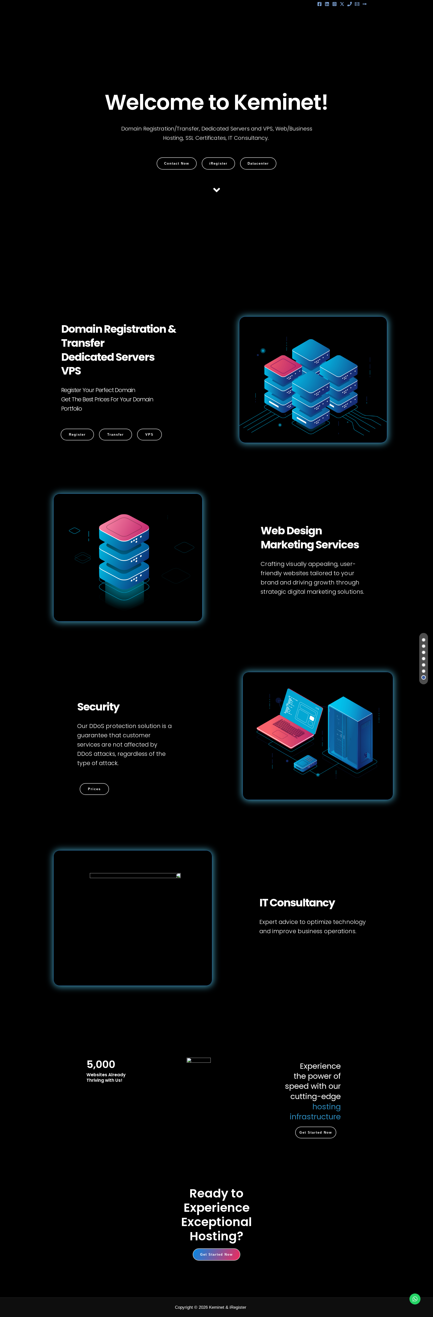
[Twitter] (342, 4)
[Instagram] (334, 4)
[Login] (364, 4)
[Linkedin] (327, 4)
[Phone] (349, 4)
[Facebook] (319, 4)
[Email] (357, 4)
